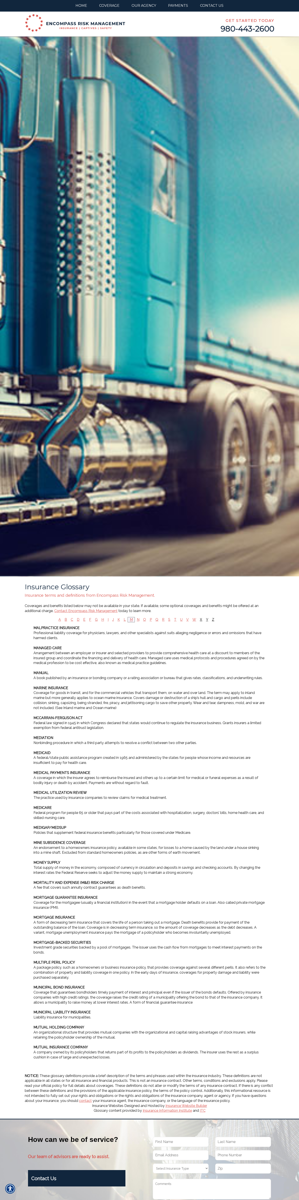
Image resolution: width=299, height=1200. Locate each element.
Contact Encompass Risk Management (86, 611)
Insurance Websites (107, 1106)
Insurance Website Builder (186, 1106)
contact (85, 1101)
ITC (203, 1110)
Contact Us (43, 1178)
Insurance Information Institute (167, 1110)
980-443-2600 (247, 28)
